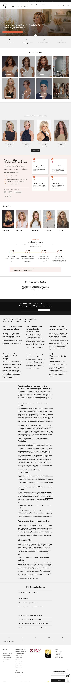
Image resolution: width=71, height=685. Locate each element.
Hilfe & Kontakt (24, 6)
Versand (26, 43)
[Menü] (69, 674)
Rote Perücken (18, 659)
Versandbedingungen (6, 657)
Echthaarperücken (19, 4)
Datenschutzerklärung (7, 653)
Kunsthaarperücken (29, 4)
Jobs (3, 661)
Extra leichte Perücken (19, 653)
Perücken (12, 4)
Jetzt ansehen (8, 74)
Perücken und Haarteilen (33, 578)
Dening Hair (17, 677)
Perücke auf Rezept (35, 640)
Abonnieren (44, 310)
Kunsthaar (28, 335)
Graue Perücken (18, 665)
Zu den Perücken (35, 150)
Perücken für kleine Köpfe (20, 651)
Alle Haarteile (34, 31)
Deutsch (59, 5)
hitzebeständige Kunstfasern (38, 335)
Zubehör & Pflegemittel (14, 6)
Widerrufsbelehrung (6, 655)
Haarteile (38, 4)
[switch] (68, 681)
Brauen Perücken (18, 657)
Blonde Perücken (18, 655)
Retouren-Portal (5, 659)
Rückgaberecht (62, 42)
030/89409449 (48, 42)
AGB (3, 651)
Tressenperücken (18, 667)
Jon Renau (57, 331)
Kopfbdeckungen (45, 4)
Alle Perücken (12, 31)
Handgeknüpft (18, 675)
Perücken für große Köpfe (20, 649)
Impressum (4, 649)
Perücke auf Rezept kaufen (9, 42)
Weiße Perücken (18, 663)
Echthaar (39, 334)
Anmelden (59, 680)
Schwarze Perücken (19, 661)
